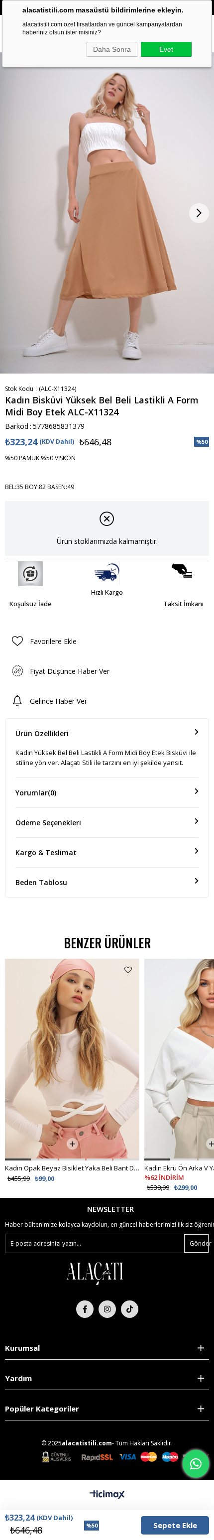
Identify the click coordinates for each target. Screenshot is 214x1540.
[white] (94, 1273)
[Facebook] (85, 1309)
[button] (18, 1159)
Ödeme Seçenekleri (48, 822)
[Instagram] (107, 1309)
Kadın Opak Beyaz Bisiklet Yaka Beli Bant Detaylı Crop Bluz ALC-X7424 (72, 1167)
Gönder (199, 1243)
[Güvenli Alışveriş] (125, 1457)
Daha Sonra (112, 49)
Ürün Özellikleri (42, 733)
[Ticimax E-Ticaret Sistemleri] (107, 1495)
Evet (166, 49)
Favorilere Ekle (128, 970)
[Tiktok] (129, 1309)
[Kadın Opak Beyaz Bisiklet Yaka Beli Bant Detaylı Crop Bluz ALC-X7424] (72, 1059)
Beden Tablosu (41, 882)
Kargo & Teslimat (46, 852)
